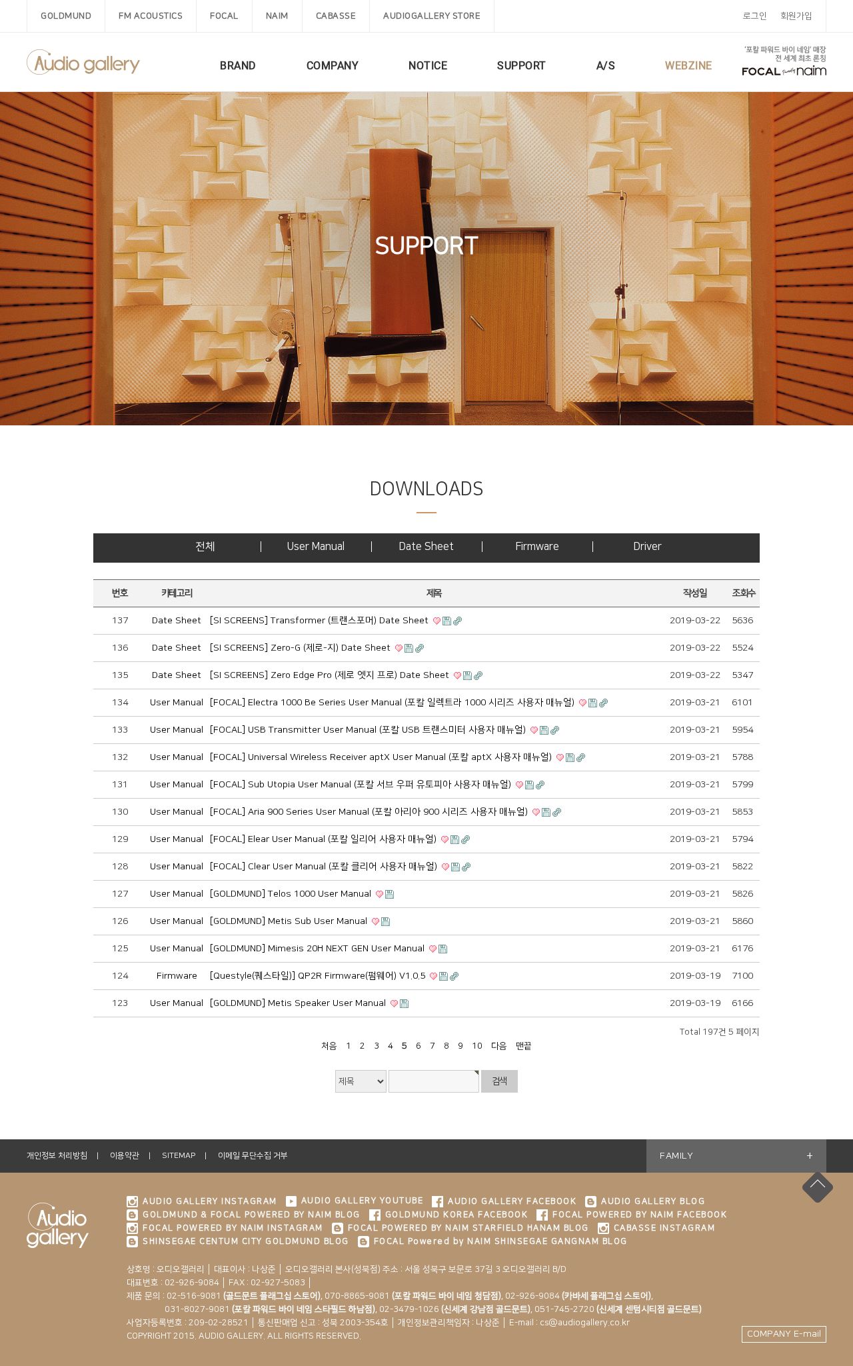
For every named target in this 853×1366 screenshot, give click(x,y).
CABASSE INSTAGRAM (665, 1228)
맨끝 (524, 1046)
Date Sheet (426, 546)
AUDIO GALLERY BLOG (653, 1201)
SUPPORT (521, 65)
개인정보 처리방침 (57, 1155)
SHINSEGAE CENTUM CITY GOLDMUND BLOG (246, 1241)
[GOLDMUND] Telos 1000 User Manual (292, 894)
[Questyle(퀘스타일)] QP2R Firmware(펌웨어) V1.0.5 (319, 976)
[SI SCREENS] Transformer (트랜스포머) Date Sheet (320, 620)
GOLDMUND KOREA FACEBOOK (456, 1214)
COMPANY (333, 65)
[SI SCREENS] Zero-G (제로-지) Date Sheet (301, 648)
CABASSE (336, 16)
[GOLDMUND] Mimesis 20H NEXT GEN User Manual (318, 948)
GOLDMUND (66, 16)
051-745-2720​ (618, 1309)
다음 (499, 1046)
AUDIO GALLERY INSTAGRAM (210, 1201)
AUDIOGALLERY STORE (431, 16)
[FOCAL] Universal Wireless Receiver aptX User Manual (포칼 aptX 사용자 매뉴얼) (382, 757)
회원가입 (796, 16)
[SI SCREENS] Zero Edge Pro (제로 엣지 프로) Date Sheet (331, 675)
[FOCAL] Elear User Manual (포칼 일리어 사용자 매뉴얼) (324, 839)
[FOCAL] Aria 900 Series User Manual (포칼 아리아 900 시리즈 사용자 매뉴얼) (370, 812)
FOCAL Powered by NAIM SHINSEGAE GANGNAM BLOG (501, 1241)
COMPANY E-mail (784, 1334)
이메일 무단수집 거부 (253, 1155)
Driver (648, 546)
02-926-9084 (578, 1296)
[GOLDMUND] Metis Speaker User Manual (299, 1003)
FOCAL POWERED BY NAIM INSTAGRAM (233, 1228)
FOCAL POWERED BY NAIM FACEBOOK (639, 1214)
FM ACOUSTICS (151, 16)
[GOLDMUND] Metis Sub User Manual (290, 921)
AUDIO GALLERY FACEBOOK (512, 1201)
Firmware (537, 546)
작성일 (694, 593)
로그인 (755, 16)
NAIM (277, 16)
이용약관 (124, 1155)
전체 (205, 546)
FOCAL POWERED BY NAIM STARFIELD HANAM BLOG (468, 1228)
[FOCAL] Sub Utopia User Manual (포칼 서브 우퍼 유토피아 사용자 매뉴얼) (362, 784)
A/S (606, 65)
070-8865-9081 (413, 1296)
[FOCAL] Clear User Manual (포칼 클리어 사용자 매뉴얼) (325, 866)
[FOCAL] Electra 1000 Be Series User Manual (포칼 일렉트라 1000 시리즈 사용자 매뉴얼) (393, 702)
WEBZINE (688, 65)
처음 (329, 1046)
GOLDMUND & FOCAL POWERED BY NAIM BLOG (252, 1214)
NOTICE (428, 65)
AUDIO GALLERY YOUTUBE (362, 1200)
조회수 (744, 593)
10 (477, 1046)
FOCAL (224, 16)
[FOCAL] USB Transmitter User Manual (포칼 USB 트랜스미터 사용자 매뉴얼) (369, 730)
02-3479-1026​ (454, 1309)
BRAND (238, 65)
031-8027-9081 (251, 1309)
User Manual (316, 546)
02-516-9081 (244, 1296)
